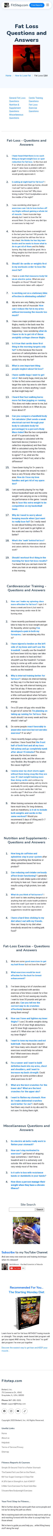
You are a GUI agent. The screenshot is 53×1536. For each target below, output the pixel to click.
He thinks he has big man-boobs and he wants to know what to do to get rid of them (29, 243)
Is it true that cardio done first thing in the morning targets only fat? (29, 346)
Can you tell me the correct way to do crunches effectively (25, 1006)
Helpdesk (6, 1443)
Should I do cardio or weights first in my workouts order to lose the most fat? (29, 266)
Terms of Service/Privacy (12, 1447)
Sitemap (5, 1452)
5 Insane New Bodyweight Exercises (17, 1491)
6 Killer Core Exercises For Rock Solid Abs (19, 1486)
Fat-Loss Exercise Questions (34, 107)
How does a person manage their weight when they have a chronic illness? (28, 1185)
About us (5, 1438)
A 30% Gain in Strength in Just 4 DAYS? (18, 1481)
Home (8, 75)
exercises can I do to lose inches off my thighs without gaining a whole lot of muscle (29, 211)
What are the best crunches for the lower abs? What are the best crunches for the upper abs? (29, 1088)
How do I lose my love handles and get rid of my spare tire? (28, 480)
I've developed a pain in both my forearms (25, 631)
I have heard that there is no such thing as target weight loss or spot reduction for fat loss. (28, 159)
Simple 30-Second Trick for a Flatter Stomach (21, 1468)
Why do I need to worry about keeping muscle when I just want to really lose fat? (28, 518)
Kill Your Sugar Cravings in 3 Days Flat (17, 1477)
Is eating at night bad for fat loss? (28, 182)
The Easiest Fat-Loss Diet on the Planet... (19, 1472)
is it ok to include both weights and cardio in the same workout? (29, 813)
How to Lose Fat (23, 75)
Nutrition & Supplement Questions (15, 107)
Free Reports (36, 5)
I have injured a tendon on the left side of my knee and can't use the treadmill (28, 647)
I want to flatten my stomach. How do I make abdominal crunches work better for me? (28, 1100)
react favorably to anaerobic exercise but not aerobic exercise (29, 729)
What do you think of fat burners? (27, 894)
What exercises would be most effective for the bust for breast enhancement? (26, 975)
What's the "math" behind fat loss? (28, 540)
